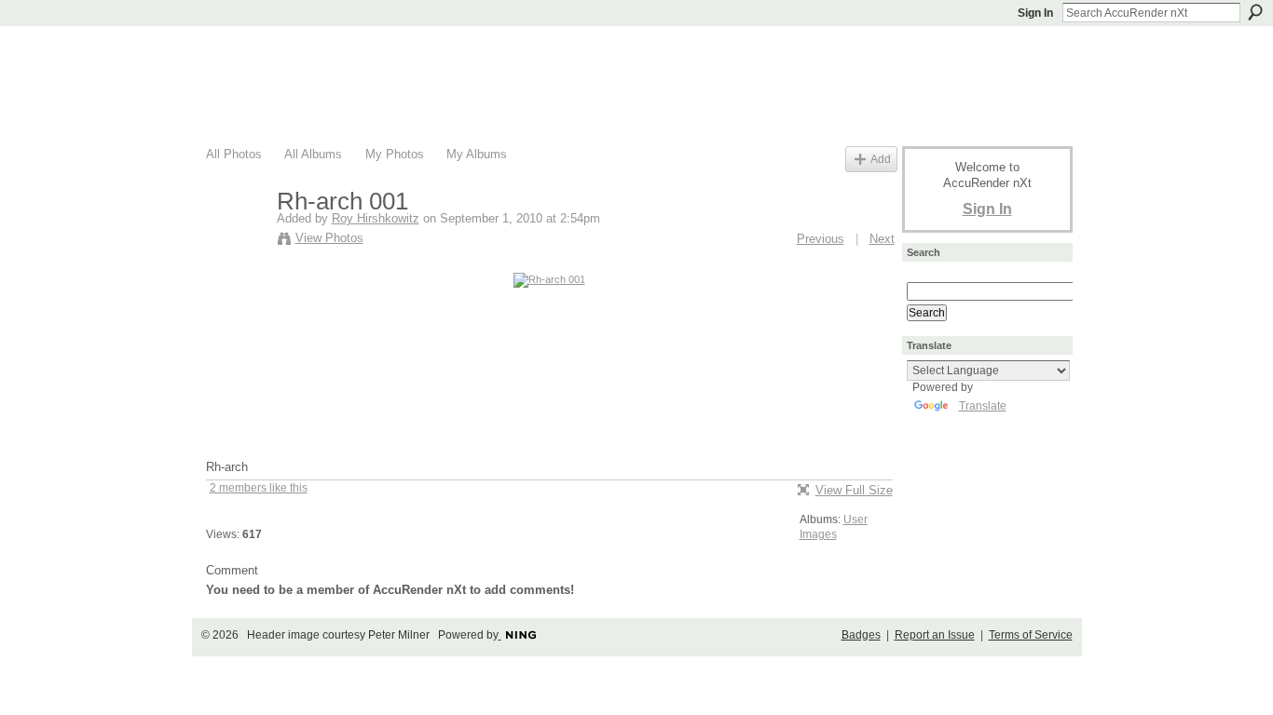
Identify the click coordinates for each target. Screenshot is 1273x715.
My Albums (476, 154)
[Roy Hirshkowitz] (236, 241)
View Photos (329, 238)
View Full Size (854, 490)
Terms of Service (1031, 634)
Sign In (1035, 13)
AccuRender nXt (317, 51)
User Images (834, 527)
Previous (820, 239)
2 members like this (259, 487)
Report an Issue (935, 634)
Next (882, 239)
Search (1255, 12)
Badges (861, 634)
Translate (982, 405)
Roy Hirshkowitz (375, 218)
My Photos (394, 154)
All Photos (234, 154)
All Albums (313, 154)
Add (880, 159)
